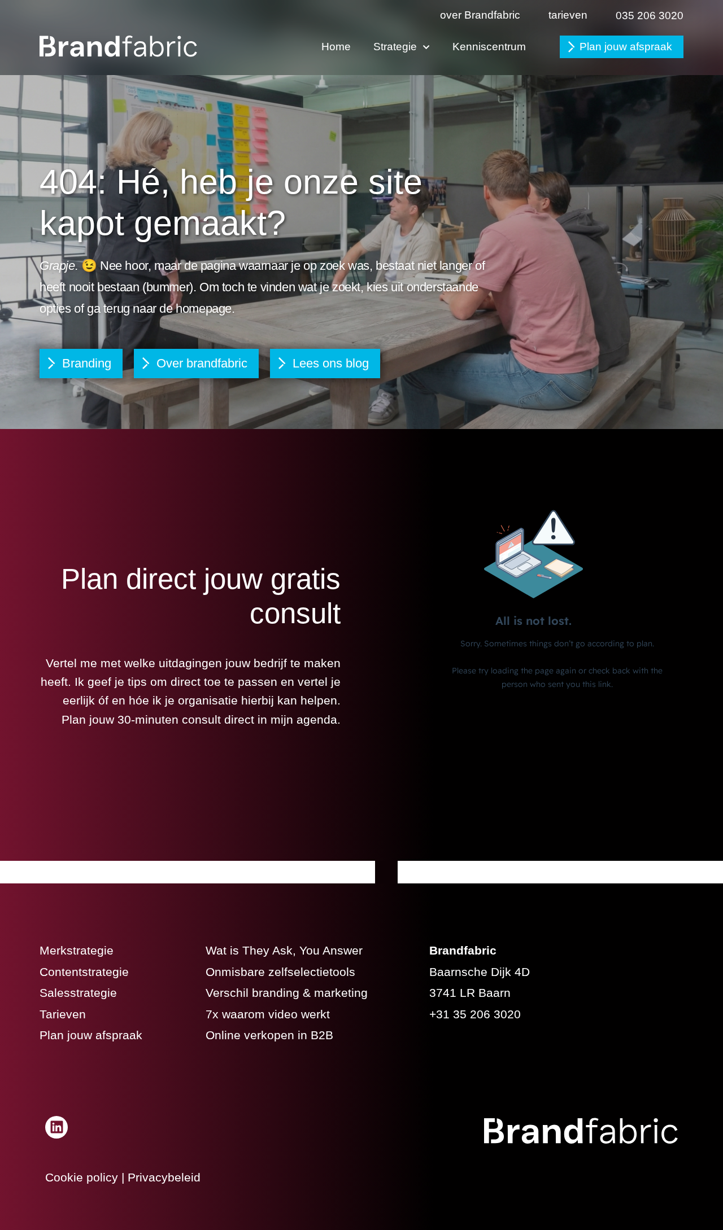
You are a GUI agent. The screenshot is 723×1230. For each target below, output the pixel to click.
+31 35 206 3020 (475, 1014)
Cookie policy (81, 1177)
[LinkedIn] (56, 1127)
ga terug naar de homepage (159, 308)
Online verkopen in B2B (269, 1034)
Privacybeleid (164, 1177)
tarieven (567, 15)
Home (336, 46)
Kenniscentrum (489, 46)
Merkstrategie (77, 950)
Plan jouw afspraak (626, 46)
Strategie (395, 46)
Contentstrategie (84, 971)
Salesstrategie (78, 992)
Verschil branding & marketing (287, 992)
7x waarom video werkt (268, 1014)
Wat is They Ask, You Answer (284, 950)
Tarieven (63, 1014)
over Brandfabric (480, 15)
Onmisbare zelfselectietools (280, 971)
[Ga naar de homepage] (118, 46)
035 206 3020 (649, 15)
